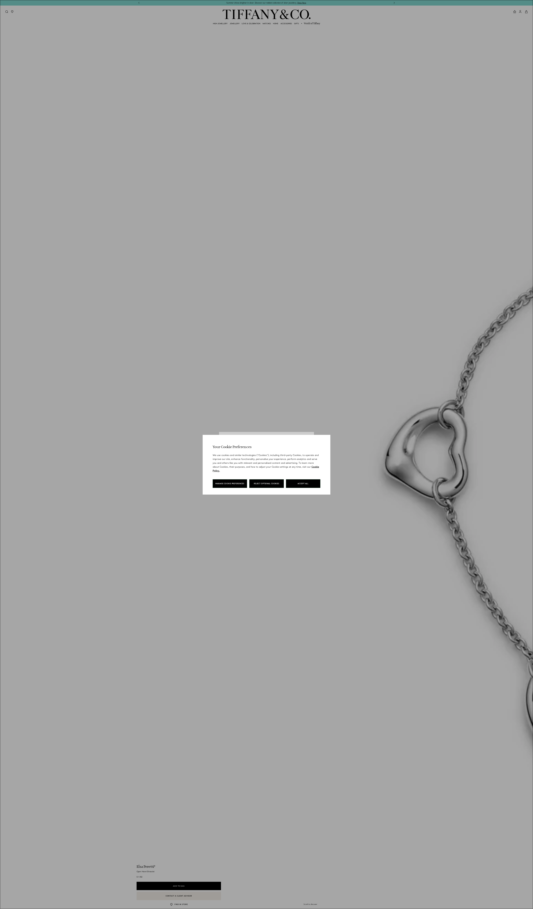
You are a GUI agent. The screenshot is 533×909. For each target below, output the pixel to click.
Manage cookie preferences (229, 484)
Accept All (303, 484)
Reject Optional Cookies (266, 484)
